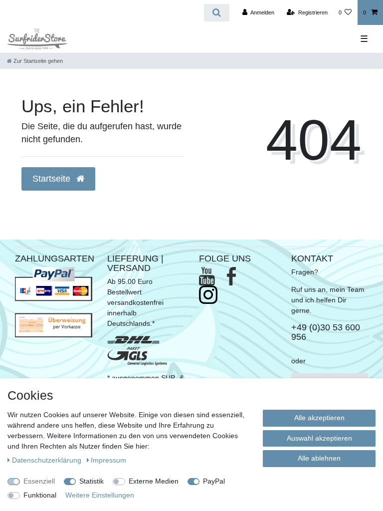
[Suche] (216, 12)
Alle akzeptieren (319, 418)
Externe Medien (154, 481)
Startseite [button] (52, 179)
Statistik (91, 481)
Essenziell (39, 481)
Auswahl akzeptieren (319, 438)
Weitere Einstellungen (99, 495)
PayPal (214, 481)
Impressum (108, 460)
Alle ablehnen (319, 458)
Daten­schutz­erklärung (47, 460)
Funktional (39, 495)
